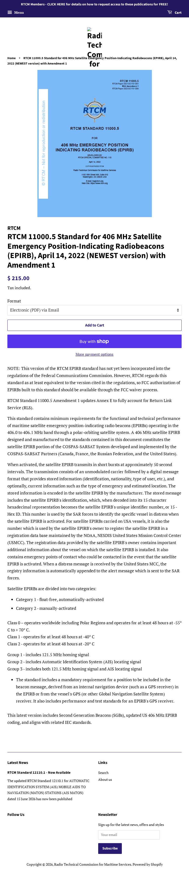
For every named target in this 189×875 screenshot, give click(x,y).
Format (14, 301)
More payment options (94, 354)
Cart (178, 12)
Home (11, 58)
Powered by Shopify (148, 864)
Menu (18, 12)
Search (103, 772)
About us (105, 779)
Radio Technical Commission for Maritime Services (92, 864)
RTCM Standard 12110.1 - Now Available (38, 772)
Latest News (17, 762)
